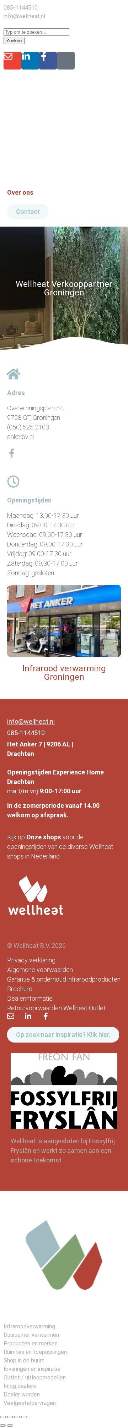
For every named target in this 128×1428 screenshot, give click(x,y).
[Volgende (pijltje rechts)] (10, 1425)
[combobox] (36, 32)
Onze (34, 837)
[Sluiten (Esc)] (24, 1417)
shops (52, 837)
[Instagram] (66, 61)
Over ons (20, 192)
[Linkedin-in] (30, 61)
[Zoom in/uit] (3, 1417)
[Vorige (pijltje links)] (3, 1425)
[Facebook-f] (48, 61)
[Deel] (17, 1417)
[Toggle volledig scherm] (10, 1417)
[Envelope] (12, 61)
